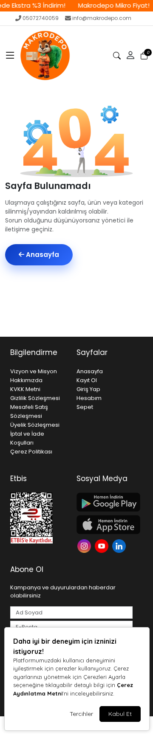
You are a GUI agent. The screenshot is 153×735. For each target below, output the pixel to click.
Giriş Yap (88, 389)
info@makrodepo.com (101, 18)
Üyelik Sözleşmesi (35, 425)
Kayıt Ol (86, 380)
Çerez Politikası (31, 452)
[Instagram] (85, 545)
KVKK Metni (25, 389)
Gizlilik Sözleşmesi (35, 398)
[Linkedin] (120, 545)
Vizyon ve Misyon (33, 371)
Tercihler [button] (81, 714)
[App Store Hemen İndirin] (104, 524)
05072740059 (41, 18)
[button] (10, 56)
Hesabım (89, 398)
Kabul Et (120, 714)
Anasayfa (41, 254)
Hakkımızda (26, 380)
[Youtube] (102, 545)
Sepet (84, 407)
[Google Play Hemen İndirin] (104, 502)
